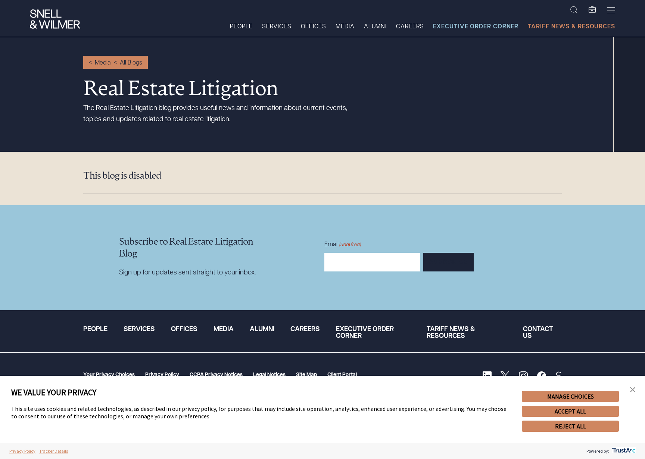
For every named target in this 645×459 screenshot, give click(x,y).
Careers (410, 27)
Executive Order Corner (475, 27)
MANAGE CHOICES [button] (570, 396)
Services (277, 27)
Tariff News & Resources (571, 27)
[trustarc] (623, 451)
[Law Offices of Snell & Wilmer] (55, 20)
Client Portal (342, 375)
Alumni (375, 27)
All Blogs (131, 63)
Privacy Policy (162, 375)
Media (345, 27)
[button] (632, 390)
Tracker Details (53, 451)
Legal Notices (269, 375)
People (241, 27)
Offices (313, 27)
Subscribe (448, 262)
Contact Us (538, 333)
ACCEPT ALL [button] (570, 411)
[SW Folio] (592, 10)
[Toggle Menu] (611, 10)
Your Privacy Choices (109, 375)
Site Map (306, 375)
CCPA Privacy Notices (216, 375)
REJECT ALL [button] (570, 426)
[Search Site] (573, 10)
